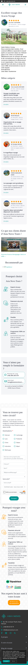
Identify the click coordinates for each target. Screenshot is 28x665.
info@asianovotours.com (10, 630)
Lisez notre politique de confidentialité (14, 657)
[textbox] (6, 479)
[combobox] (6, 479)
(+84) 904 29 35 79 (8, 627)
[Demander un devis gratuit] (25, 4)
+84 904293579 (14, 602)
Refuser (13, 661)
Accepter (6, 661)
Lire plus (6, 104)
